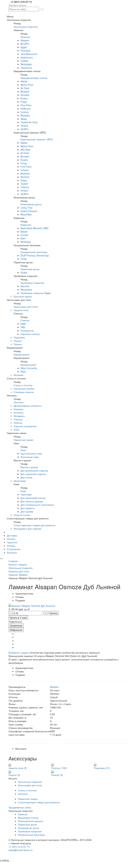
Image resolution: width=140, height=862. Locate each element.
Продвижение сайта (20, 807)
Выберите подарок (19, 652)
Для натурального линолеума (37, 504)
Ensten (24, 98)
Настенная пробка (24, 388)
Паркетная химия (23, 439)
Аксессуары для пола (26, 306)
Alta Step (25, 149)
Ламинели (26, 67)
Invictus (24, 112)
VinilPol (24, 129)
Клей (16, 429)
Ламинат (25, 37)
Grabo (23, 272)
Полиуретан (27, 330)
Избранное (16, 630)
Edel (22, 238)
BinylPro (24, 43)
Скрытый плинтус (30, 334)
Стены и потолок (23, 385)
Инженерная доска (31, 204)
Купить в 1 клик (18, 617)
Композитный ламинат (30, 821)
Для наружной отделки (33, 474)
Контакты (12, 552)
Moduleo (25, 115)
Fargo (23, 101)
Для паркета (27, 508)
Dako (23, 371)
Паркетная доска (29, 269)
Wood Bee (26, 214)
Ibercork (24, 286)
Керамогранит (22, 354)
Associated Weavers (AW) (34, 228)
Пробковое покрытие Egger (35, 293)
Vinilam (24, 125)
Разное (18, 344)
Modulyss (25, 241)
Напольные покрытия (26, 26)
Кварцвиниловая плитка (33, 78)
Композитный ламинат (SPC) (36, 139)
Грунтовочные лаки (31, 453)
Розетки (18, 422)
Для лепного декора (31, 501)
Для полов (26, 477)
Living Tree (26, 207)
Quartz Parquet (28, 211)
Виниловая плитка (28, 817)
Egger (23, 47)
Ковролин (25, 224)
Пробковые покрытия (32, 282)
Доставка (12, 535)
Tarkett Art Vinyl (29, 122)
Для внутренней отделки (34, 470)
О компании (13, 549)
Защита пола (21, 310)
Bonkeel (24, 91)
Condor (24, 235)
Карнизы (18, 409)
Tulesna (24, 187)
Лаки (23, 450)
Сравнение (16, 625)
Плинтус (25, 320)
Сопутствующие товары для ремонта (34, 525)
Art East (24, 88)
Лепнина (18, 402)
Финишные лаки (29, 457)
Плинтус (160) (59, 768)
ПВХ (22, 327)
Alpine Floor (26, 84)
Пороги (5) (14, 775)
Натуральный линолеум (33, 252)
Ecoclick (24, 95)
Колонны (19, 412)
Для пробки (26, 511)
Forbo (23, 259)
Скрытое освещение (25, 426)
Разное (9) (57, 775)
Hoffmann (25, 108)
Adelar (23, 81)
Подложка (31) (102, 768)
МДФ (23, 323)
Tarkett (24, 60)
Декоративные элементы (27, 405)
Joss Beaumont (28, 54)
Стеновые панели (24, 392)
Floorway (25, 50)
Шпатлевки (20, 480)
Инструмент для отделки (27, 528)
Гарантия (12, 542)
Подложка (19, 337)
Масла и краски (29, 467)
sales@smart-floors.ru (20, 850)
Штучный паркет (23, 296)
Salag (23, 119)
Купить (53, 613)
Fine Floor (26, 105)
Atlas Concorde (28, 368)
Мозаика (18, 375)
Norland (24, 177)
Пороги (18, 340)
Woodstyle (26, 64)
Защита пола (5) (18, 768)
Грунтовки (26, 494)
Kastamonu (26, 57)
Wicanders (26, 289)
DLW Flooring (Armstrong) (34, 255)
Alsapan (24, 40)
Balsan (24, 231)
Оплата (11, 539)
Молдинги (19, 416)
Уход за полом (22, 515)
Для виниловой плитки (33, 498)
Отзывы (11, 545)
